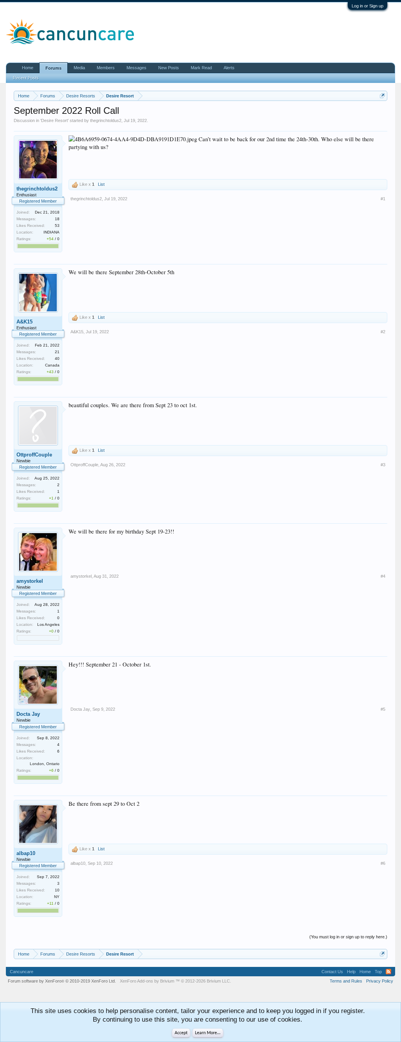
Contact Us (332, 971)
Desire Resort (54, 120)
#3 (383, 464)
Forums (53, 68)
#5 (383, 709)
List (101, 184)
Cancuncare (21, 971)
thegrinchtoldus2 (105, 120)
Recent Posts (26, 77)
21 (57, 352)
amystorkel (29, 581)
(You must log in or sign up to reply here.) (348, 936)
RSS (388, 971)
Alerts (229, 67)
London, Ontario (45, 764)
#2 (383, 331)
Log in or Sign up (367, 6)
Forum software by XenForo (62, 981)
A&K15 (24, 322)
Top (378, 971)
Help (351, 971)
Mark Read (201, 67)
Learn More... (207, 1033)
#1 (383, 198)
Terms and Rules (346, 981)
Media (79, 67)
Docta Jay (28, 714)
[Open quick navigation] (382, 95)
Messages (136, 67)
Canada (52, 365)
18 (57, 219)
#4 (383, 576)
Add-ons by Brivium (175, 981)
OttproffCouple (34, 455)
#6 (383, 863)
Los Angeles (48, 624)
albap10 (25, 853)
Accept (181, 1033)
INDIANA (51, 232)
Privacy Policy (379, 981)
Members (106, 67)
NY (57, 897)
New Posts (168, 67)
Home (27, 67)
